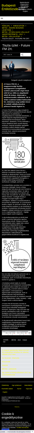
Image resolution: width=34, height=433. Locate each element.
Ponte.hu (17, 406)
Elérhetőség (24, 6)
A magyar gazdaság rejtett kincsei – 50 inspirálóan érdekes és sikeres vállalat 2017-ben (16, 352)
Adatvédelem (28, 385)
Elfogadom (5, 429)
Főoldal (6, 26)
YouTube (21, 9)
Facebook (24, 7)
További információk (22, 427)
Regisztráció (24, 4)
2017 (19, 340)
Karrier (19, 388)
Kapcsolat (29, 388)
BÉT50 (13, 340)
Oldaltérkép (5, 385)
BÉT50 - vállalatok (9, 369)
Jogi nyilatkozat (16, 385)
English (25, 11)
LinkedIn (29, 9)
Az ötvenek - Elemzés (10, 358)
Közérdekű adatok (7, 388)
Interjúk (5, 365)
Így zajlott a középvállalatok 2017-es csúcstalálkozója (16, 373)
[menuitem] (5, 385)
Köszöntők (6, 362)
